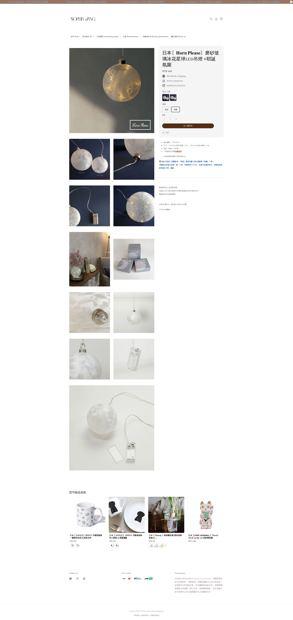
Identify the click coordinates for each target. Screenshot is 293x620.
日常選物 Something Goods (107, 36)
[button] (211, 18)
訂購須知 (136, 615)
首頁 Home (75, 36)
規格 (164, 104)
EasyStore (160, 611)
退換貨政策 (145, 615)
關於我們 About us (178, 36)
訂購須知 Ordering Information (155, 36)
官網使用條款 (155, 615)
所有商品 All (87, 36)
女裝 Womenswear (130, 36)
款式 (166, 91)
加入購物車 (188, 125)
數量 (163, 115)
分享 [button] (167, 132)
